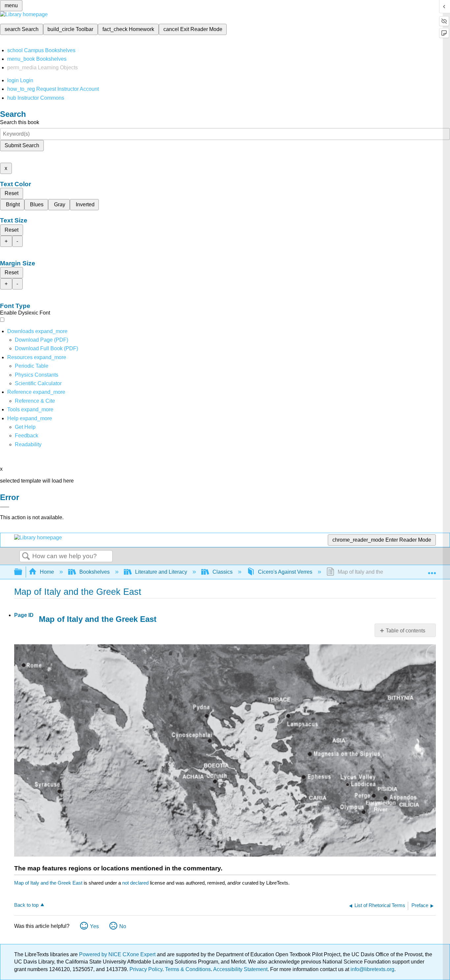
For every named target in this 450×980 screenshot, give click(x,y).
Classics (222, 572)
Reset (11, 193)
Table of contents (405, 630)
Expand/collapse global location (432, 570)
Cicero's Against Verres (285, 572)
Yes (94, 926)
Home (47, 572)
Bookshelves (94, 572)
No (122, 926)
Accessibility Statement (240, 969)
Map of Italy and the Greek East (48, 883)
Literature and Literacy (161, 572)
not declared (136, 883)
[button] (26, 435)
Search (26, 556)
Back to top (26, 905)
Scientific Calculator (38, 383)
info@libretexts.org (371, 969)
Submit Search (22, 145)
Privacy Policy (145, 969)
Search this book (19, 122)
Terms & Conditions (188, 969)
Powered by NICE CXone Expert (118, 954)
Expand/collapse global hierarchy (22, 572)
